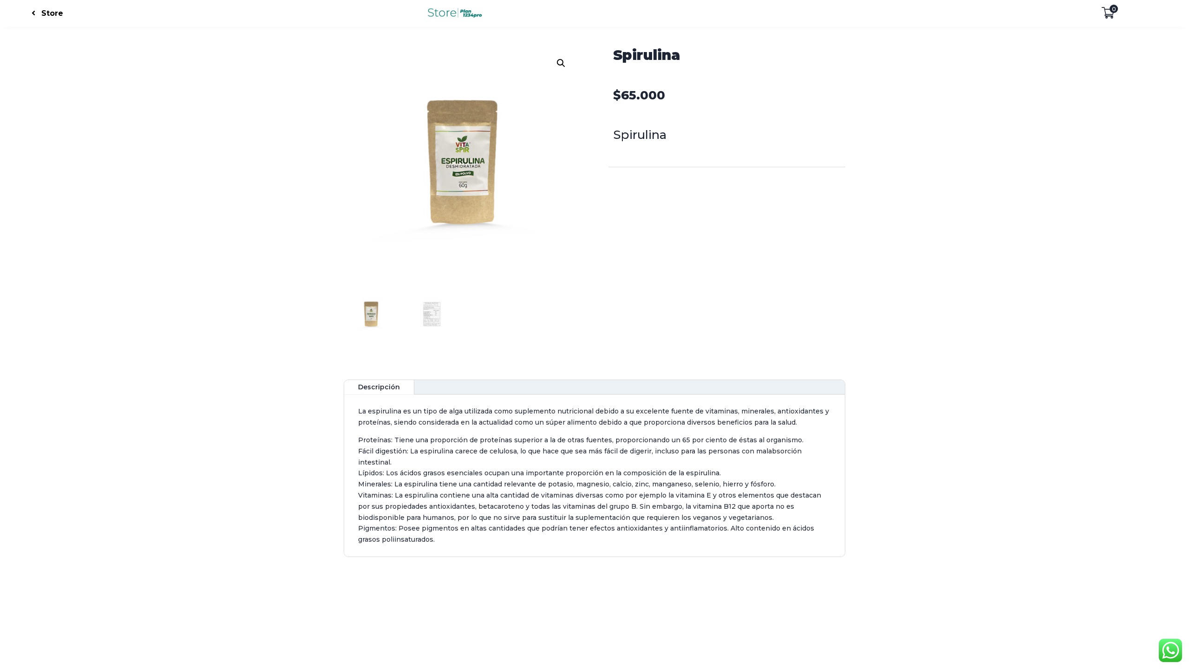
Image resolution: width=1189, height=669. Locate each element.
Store (52, 13)
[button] (561, 63)
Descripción (379, 387)
